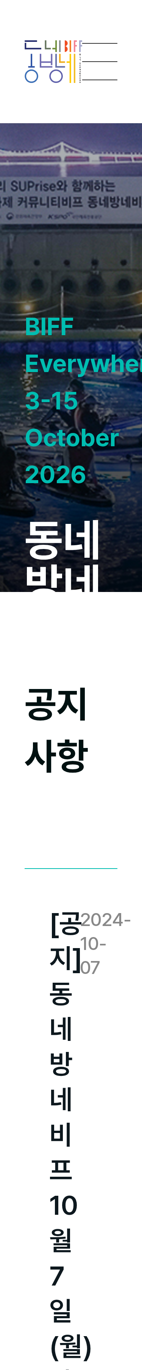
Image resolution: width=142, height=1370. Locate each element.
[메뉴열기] (100, 61)
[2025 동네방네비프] (53, 62)
